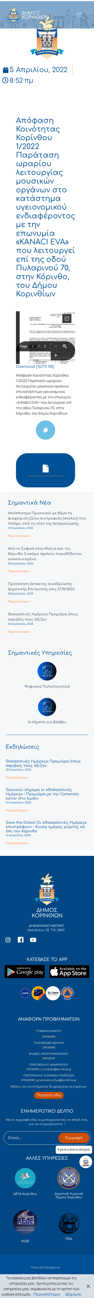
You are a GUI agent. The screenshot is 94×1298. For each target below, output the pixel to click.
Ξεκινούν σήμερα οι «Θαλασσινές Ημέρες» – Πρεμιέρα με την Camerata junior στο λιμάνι (42, 794)
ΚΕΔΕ (25, 1241)
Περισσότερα (46, 1294)
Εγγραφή (74, 1138)
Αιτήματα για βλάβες (47, 722)
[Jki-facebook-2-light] (20, 940)
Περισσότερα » (19, 536)
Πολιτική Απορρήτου (45, 1267)
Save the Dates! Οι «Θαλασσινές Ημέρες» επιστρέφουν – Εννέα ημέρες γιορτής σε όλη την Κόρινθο (46, 827)
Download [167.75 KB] (35, 367)
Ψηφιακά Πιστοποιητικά (47, 687)
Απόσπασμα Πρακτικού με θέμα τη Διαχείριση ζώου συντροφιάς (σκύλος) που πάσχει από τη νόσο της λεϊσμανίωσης (47, 518)
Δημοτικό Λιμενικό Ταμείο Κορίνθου (69, 1195)
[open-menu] (79, 15)
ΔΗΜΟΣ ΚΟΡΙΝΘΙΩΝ (35, 15)
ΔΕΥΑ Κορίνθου (25, 1194)
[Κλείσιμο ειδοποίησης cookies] (88, 1286)
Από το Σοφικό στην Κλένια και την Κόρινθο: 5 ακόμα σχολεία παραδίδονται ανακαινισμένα (45, 554)
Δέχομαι (73, 1294)
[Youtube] (33, 940)
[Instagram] (8, 940)
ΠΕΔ (68, 1239)
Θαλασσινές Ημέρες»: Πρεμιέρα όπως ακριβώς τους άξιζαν (43, 763)
